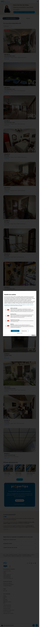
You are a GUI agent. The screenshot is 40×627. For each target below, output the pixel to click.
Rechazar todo (24, 330)
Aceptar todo (15, 330)
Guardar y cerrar (19, 333)
